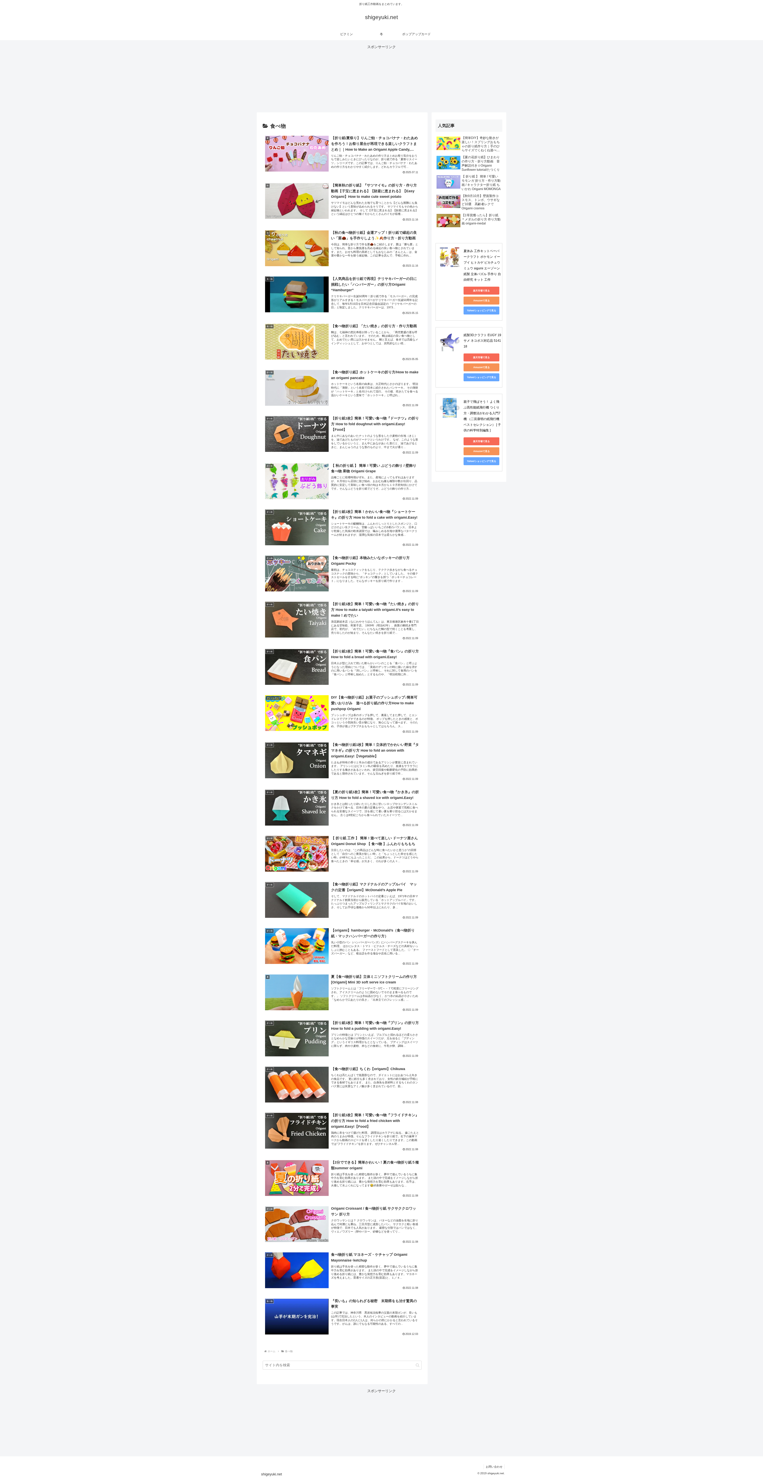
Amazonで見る (481, 300)
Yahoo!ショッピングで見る (481, 310)
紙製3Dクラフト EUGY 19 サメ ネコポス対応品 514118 (483, 340)
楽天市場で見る (481, 290)
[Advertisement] (381, 78)
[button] (417, 1365)
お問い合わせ (494, 1466)
